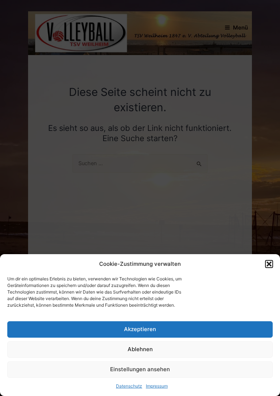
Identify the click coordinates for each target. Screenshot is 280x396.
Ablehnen (140, 349)
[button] (269, 264)
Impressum (157, 386)
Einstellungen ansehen (140, 369)
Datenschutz (129, 386)
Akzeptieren (140, 329)
